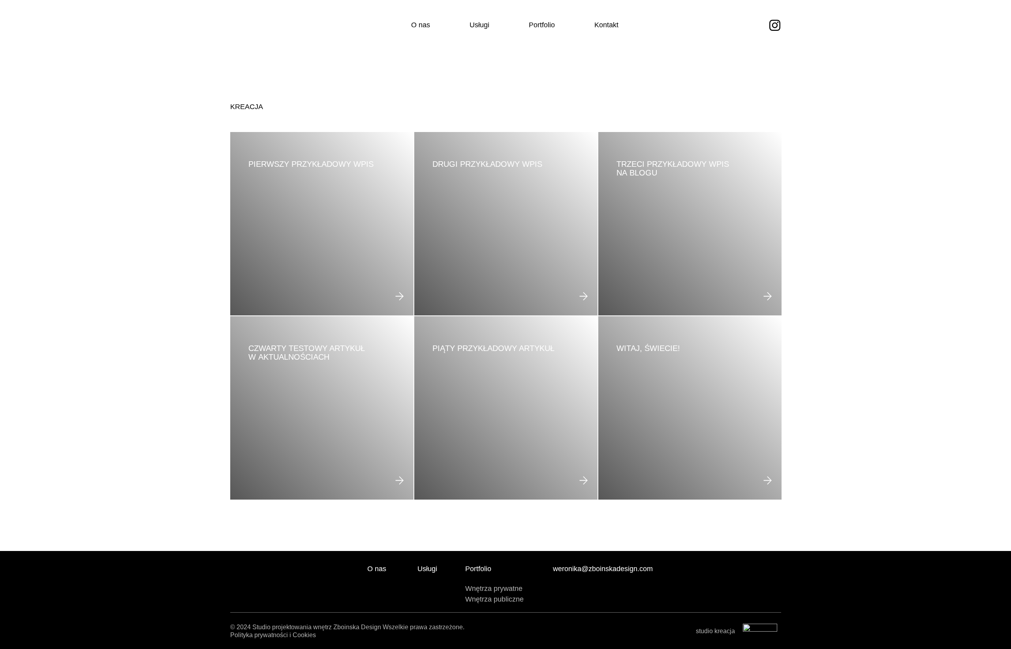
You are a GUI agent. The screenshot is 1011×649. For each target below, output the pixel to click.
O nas (420, 25)
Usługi (479, 25)
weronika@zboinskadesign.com (603, 569)
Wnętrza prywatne (493, 588)
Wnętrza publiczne (494, 599)
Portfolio (542, 25)
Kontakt (606, 25)
